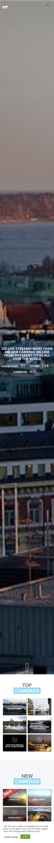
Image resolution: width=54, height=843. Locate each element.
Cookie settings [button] (11, 836)
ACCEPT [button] (25, 836)
